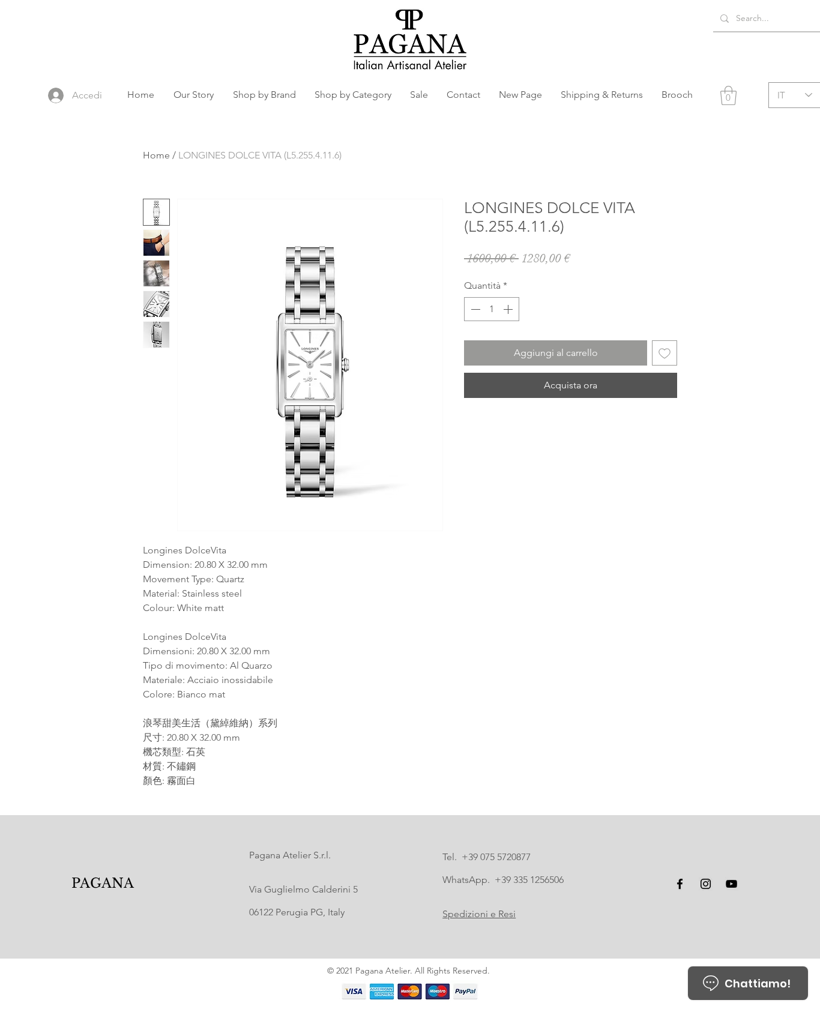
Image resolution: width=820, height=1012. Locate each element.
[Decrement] (474, 309)
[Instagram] (706, 884)
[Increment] (509, 309)
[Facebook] (680, 884)
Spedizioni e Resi (479, 914)
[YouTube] (731, 884)
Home (156, 155)
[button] (264, 95)
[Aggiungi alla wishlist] (664, 353)
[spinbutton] (492, 309)
